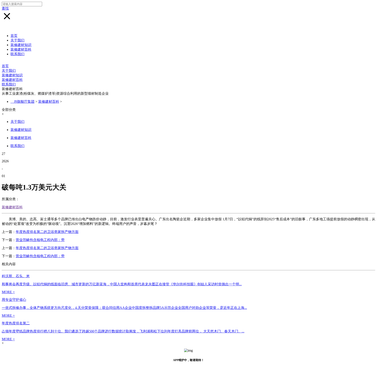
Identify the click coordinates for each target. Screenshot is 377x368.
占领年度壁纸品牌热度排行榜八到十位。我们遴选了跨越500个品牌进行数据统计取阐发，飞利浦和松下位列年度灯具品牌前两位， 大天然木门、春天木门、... (123, 331)
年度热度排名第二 (16, 323)
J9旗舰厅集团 (24, 101)
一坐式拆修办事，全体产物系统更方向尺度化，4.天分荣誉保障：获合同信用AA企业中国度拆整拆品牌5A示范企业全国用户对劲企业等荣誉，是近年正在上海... (124, 308)
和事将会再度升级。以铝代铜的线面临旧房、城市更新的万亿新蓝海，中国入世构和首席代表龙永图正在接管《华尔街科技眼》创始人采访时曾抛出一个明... (122, 284)
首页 (13, 36)
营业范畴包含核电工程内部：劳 (40, 240)
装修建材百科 (20, 49)
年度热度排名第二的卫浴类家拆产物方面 (47, 232)
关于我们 (17, 40)
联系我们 (17, 54)
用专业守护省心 (14, 299)
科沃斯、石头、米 (16, 276)
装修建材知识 (20, 45)
